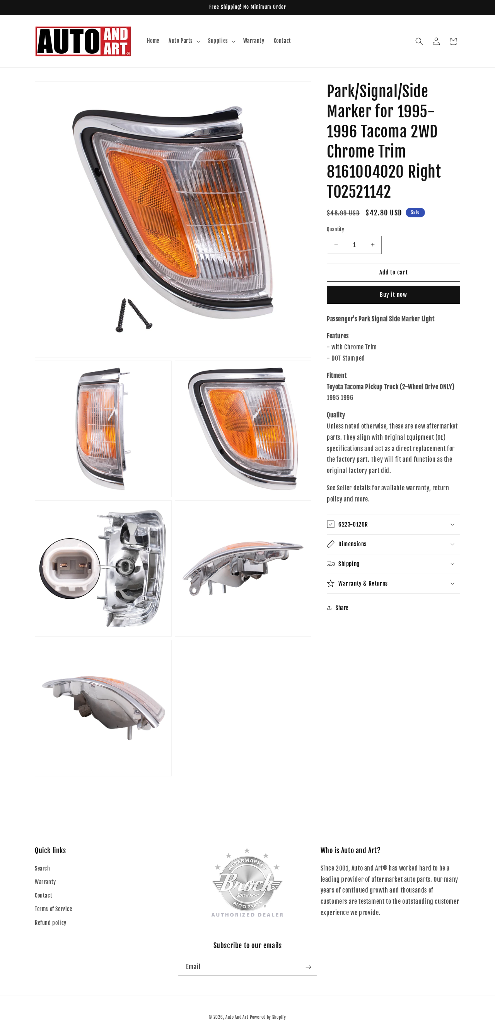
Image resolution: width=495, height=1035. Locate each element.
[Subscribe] (308, 967)
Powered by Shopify (268, 1017)
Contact (43, 896)
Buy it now (393, 294)
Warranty (45, 882)
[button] (183, 41)
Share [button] (342, 608)
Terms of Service (53, 909)
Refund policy (51, 923)
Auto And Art (236, 1017)
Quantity (335, 229)
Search (42, 868)
